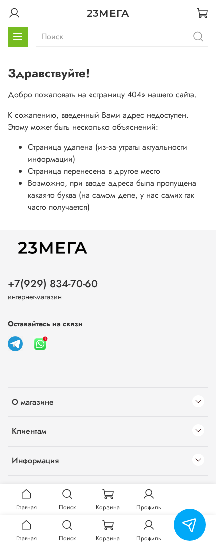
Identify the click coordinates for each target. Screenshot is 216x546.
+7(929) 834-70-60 (53, 283)
